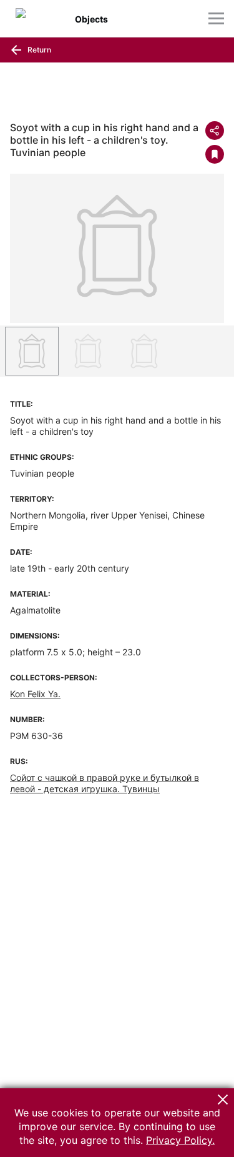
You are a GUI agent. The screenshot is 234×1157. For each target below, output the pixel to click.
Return (38, 49)
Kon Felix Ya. (35, 693)
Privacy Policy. (180, 1140)
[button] (222, 1099)
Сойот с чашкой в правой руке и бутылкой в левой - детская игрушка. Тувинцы (104, 783)
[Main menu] (216, 18)
